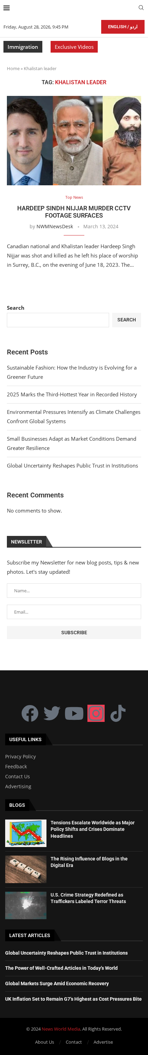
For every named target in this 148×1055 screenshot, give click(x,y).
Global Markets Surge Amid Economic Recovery (57, 983)
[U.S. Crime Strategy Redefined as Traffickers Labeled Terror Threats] (25, 905)
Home (13, 68)
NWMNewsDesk (54, 226)
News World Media (61, 1029)
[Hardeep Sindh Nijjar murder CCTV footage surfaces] (74, 140)
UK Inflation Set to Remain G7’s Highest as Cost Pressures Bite (73, 999)
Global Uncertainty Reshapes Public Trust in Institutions (72, 465)
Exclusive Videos (74, 46)
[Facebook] (30, 713)
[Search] (141, 8)
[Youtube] (74, 713)
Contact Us (17, 776)
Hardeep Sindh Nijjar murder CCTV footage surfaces (74, 212)
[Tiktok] (118, 713)
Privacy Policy (20, 756)
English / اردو (123, 26)
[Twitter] (52, 713)
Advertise (103, 1042)
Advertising (18, 786)
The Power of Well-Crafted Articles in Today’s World (61, 968)
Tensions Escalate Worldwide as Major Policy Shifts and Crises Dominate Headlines (93, 829)
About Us (44, 1042)
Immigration (23, 46)
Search (15, 307)
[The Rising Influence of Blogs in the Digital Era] (25, 869)
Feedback (16, 766)
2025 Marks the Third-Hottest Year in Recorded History (72, 394)
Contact (74, 1042)
